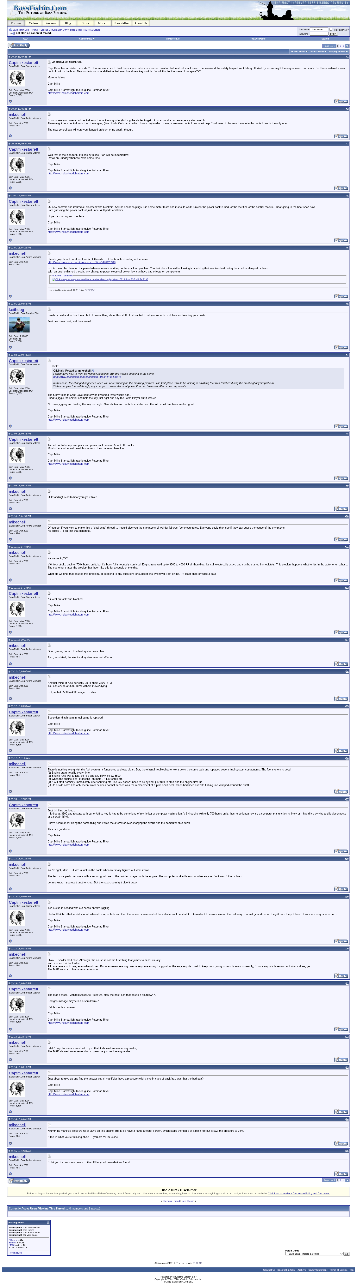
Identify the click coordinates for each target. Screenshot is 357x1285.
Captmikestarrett (23, 62)
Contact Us (269, 1270)
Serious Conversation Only (54, 30)
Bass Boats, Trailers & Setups (85, 30)
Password (303, 33)
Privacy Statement (317, 1270)
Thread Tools (298, 51)
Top (352, 1270)
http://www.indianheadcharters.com (68, 93)
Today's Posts (257, 38)
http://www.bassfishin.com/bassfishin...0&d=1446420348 (81, 262)
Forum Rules (15, 1252)
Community (85, 38)
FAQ (25, 38)
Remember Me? (341, 30)
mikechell (17, 114)
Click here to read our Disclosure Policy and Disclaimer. (299, 1193)
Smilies (12, 1242)
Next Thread (188, 1201)
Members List (173, 38)
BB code (13, 1240)
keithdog (16, 309)
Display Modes (337, 51)
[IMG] (11, 1245)
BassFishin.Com (286, 1270)
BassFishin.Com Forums (25, 30)
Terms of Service (338, 1270)
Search (325, 38)
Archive (302, 1270)
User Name (303, 29)
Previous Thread (171, 1201)
